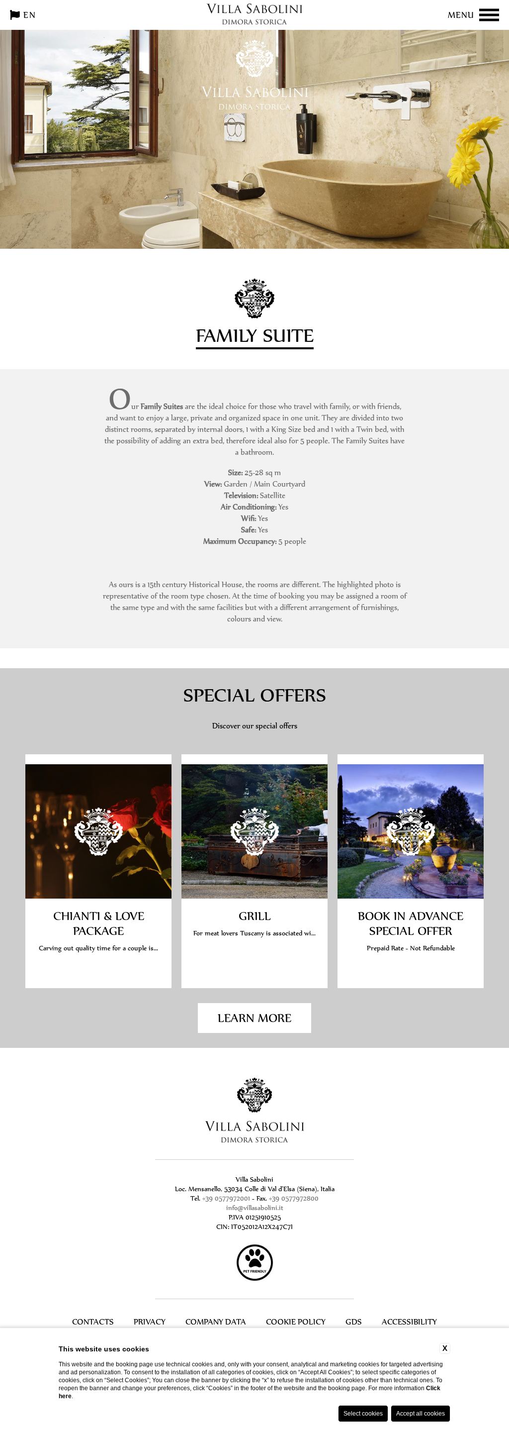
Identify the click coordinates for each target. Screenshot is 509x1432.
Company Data (215, 1322)
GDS (353, 1322)
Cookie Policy (296, 1322)
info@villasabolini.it (254, 1208)
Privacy (150, 1322)
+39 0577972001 (226, 1198)
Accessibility (409, 1322)
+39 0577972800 (294, 1198)
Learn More (254, 1018)
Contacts (93, 1322)
